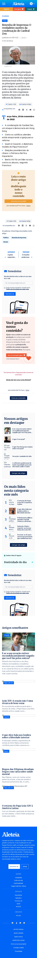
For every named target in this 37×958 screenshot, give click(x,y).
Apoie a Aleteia (18, 933)
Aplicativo (18, 898)
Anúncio (18, 906)
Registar (6, 9)
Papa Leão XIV (8, 683)
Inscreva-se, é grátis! (18, 201)
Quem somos (18, 937)
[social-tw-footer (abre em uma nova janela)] (20, 923)
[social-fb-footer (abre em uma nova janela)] (16, 923)
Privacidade (18, 951)
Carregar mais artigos (18, 473)
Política (6, 238)
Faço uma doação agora (15, 355)
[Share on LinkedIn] (23, 110)
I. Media (23, 38)
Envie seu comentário (18, 398)
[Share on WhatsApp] (34, 110)
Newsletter (18, 895)
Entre (28, 206)
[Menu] (6, 4)
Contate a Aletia (18, 948)
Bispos (6, 751)
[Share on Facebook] (19, 110)
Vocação (6, 635)
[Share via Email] (30, 110)
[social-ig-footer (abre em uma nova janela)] (24, 923)
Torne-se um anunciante (18, 944)
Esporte (6, 717)
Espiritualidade (18, 883)
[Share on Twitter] (27, 110)
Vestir (18, 904)
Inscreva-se (18, 901)
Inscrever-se (10, 294)
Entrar (25, 866)
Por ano (18, 915)
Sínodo (5, 242)
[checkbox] (4, 287)
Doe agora (17, 9)
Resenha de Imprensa (19, 238)
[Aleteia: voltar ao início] (18, 4)
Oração (29, 9)
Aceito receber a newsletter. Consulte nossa (18, 288)
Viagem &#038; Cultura (18, 886)
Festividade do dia (15, 562)
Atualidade (5, 16)
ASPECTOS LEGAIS (18, 940)
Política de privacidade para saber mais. (17, 289)
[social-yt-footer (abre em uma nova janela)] (13, 923)
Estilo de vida (18, 880)
